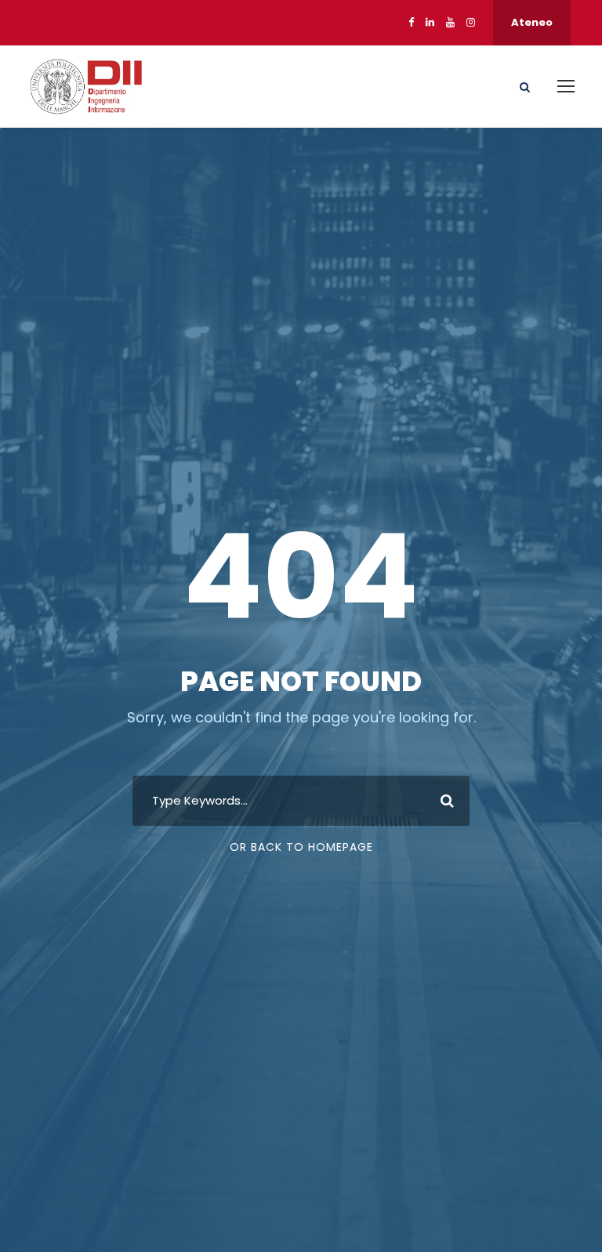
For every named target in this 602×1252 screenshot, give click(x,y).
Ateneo (532, 22)
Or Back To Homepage (301, 847)
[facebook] (411, 22)
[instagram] (470, 22)
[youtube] (450, 22)
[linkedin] (430, 22)
